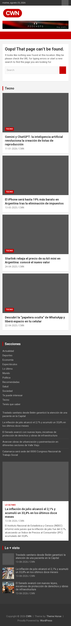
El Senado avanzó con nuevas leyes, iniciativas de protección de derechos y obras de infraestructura (42, 586)
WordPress (46, 620)
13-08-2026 (11, 521)
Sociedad (7, 390)
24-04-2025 (11, 266)
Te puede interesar (12, 395)
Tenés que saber (11, 404)
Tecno (9, 88)
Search (62, 70)
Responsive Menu (65, 3)
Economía (7, 359)
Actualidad (8, 351)
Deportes (7, 355)
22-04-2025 (11, 325)
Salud (5, 386)
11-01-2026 (11, 148)
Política (6, 377)
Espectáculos (9, 364)
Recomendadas (10, 382)
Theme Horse (54, 616)
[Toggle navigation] (6, 35)
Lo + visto (12, 548)
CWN (21, 148)
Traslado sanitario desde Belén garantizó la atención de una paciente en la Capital (41, 556)
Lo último (7, 368)
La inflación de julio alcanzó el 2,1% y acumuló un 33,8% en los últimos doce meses (31, 512)
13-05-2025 (11, 207)
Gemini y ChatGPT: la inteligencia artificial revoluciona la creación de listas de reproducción (34, 140)
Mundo (6, 373)
